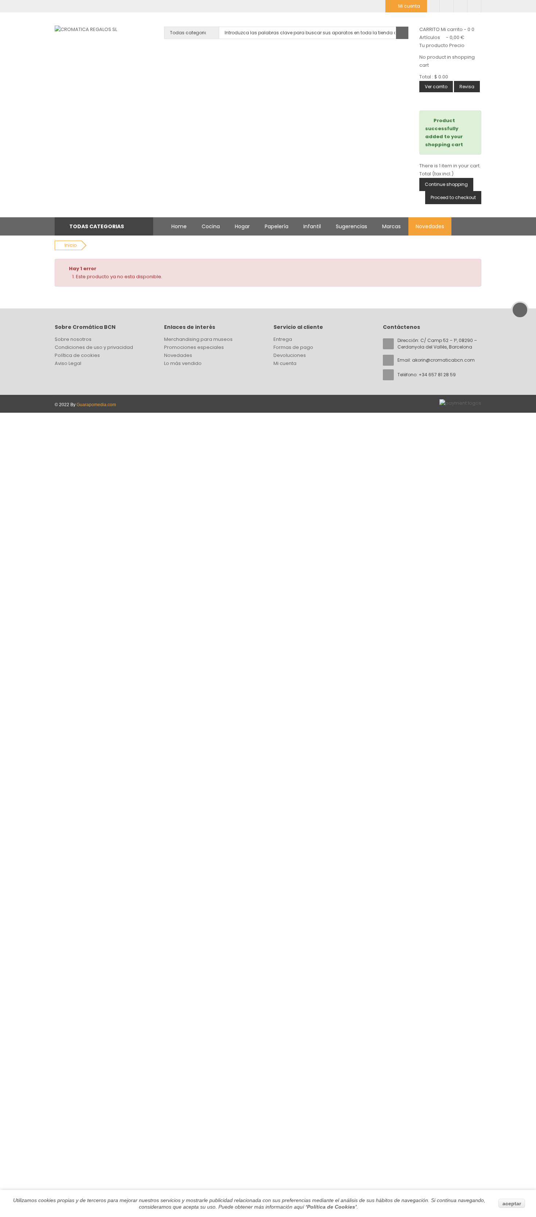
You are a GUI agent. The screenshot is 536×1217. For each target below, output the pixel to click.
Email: (436, 360)
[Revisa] (460, 6)
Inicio (71, 245)
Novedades (430, 226)
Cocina (211, 226)
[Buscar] (402, 33)
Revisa (466, 86)
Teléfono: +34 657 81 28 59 (426, 375)
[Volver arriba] (520, 310)
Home (179, 226)
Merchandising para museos (198, 339)
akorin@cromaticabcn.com (443, 360)
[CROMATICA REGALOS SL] (86, 29)
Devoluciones (289, 355)
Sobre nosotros (73, 339)
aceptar (511, 1203)
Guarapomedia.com (96, 404)
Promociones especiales (194, 347)
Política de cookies (77, 355)
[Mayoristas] (433, 6)
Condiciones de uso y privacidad (94, 347)
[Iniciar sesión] (474, 6)
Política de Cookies (331, 1207)
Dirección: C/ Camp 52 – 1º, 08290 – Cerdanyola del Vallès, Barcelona (437, 343)
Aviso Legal (68, 363)
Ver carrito (436, 86)
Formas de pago (293, 347)
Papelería (276, 226)
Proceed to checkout (453, 197)
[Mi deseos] (446, 6)
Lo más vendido (183, 363)
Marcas (391, 226)
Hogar (242, 226)
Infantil (312, 226)
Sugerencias (351, 226)
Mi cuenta (284, 363)
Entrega (282, 339)
